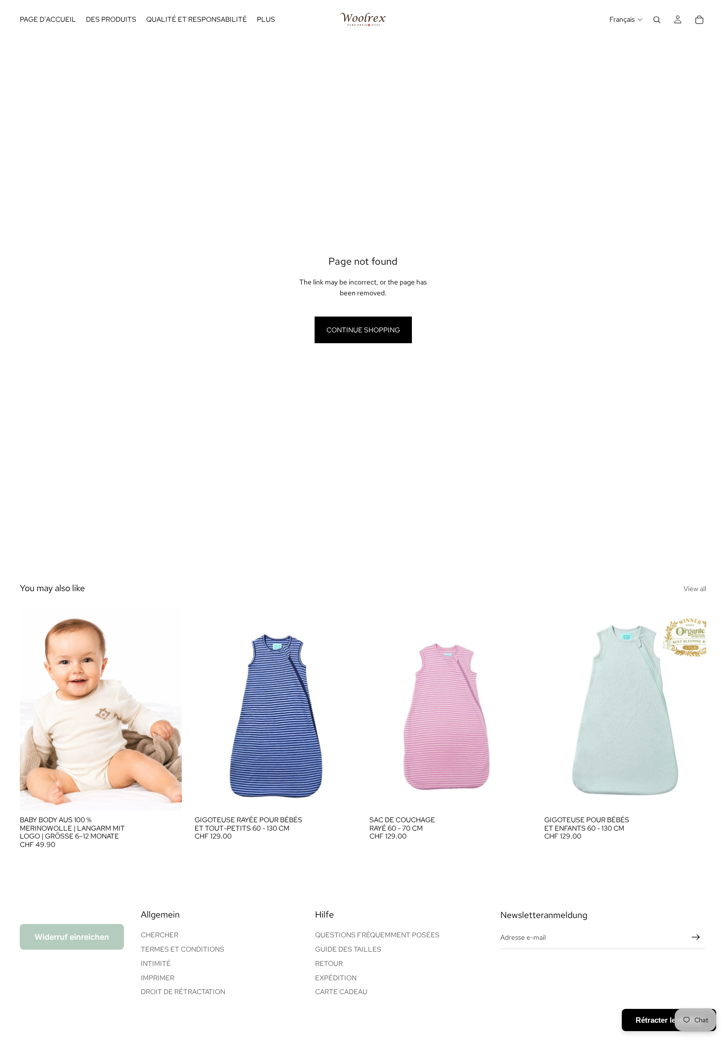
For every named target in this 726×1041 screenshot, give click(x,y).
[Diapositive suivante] (342, 710)
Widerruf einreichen (72, 937)
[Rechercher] (657, 20)
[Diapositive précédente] (209, 710)
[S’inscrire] (696, 937)
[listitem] (266, 19)
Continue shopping (363, 329)
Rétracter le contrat (669, 1020)
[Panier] (699, 20)
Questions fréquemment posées (377, 934)
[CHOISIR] (341, 795)
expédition (336, 977)
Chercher (159, 934)
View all (695, 588)
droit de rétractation (183, 991)
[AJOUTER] (166, 795)
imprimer (157, 977)
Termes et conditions (182, 949)
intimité (156, 963)
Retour (329, 963)
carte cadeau (341, 991)
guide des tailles (348, 949)
